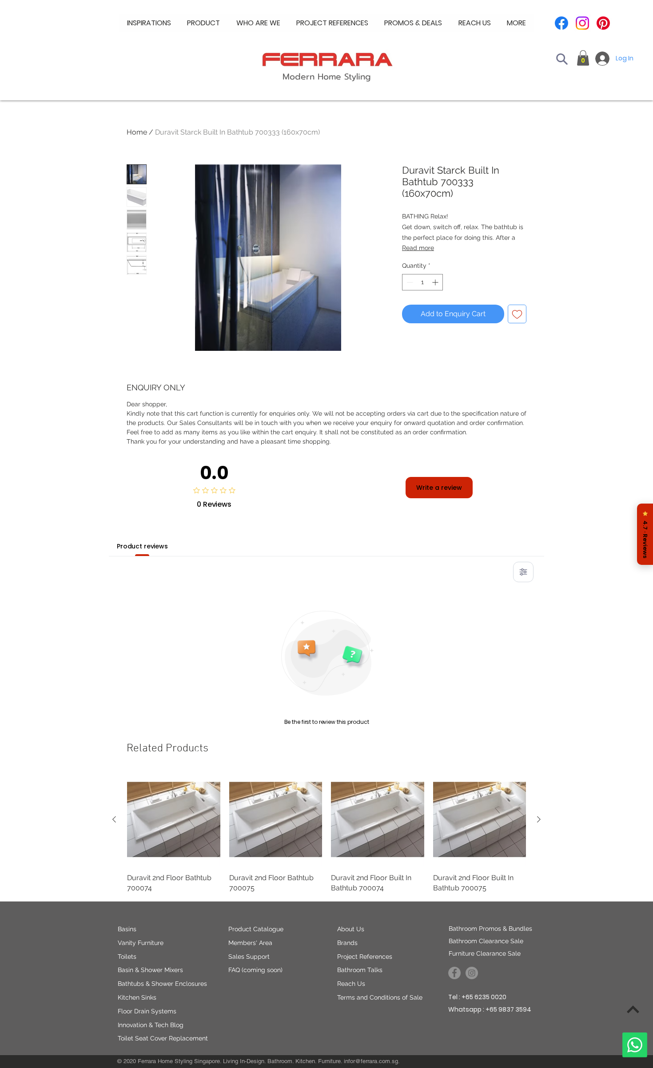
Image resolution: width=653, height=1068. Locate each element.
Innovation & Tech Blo (148, 1024)
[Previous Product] (114, 819)
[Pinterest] (603, 23)
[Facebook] (561, 23)
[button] (258, 23)
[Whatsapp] (634, 1044)
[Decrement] (408, 282)
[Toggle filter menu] (523, 572)
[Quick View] (173, 819)
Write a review (439, 487)
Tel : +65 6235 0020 (477, 997)
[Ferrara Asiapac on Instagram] (472, 973)
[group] (326, 833)
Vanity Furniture (140, 942)
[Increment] (436, 282)
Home (137, 132)
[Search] (562, 59)
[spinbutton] (422, 282)
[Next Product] (539, 819)
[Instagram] (582, 23)
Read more (418, 247)
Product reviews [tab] (142, 546)
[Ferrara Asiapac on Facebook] (454, 973)
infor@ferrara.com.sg (371, 1061)
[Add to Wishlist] (517, 314)
